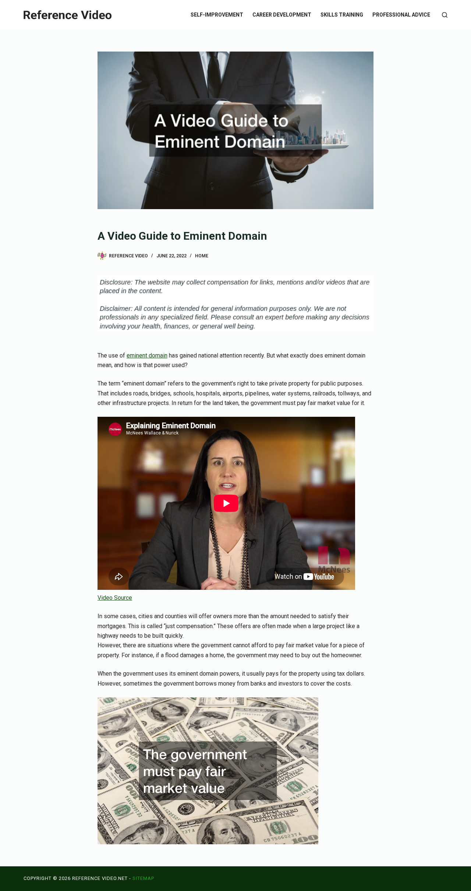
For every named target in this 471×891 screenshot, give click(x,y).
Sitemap (143, 878)
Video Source (115, 597)
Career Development (281, 15)
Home (201, 255)
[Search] (444, 15)
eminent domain (147, 355)
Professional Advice (401, 15)
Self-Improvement (217, 15)
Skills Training (342, 15)
